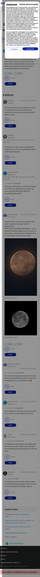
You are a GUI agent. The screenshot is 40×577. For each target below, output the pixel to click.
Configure (14, 49)
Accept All (30, 49)
